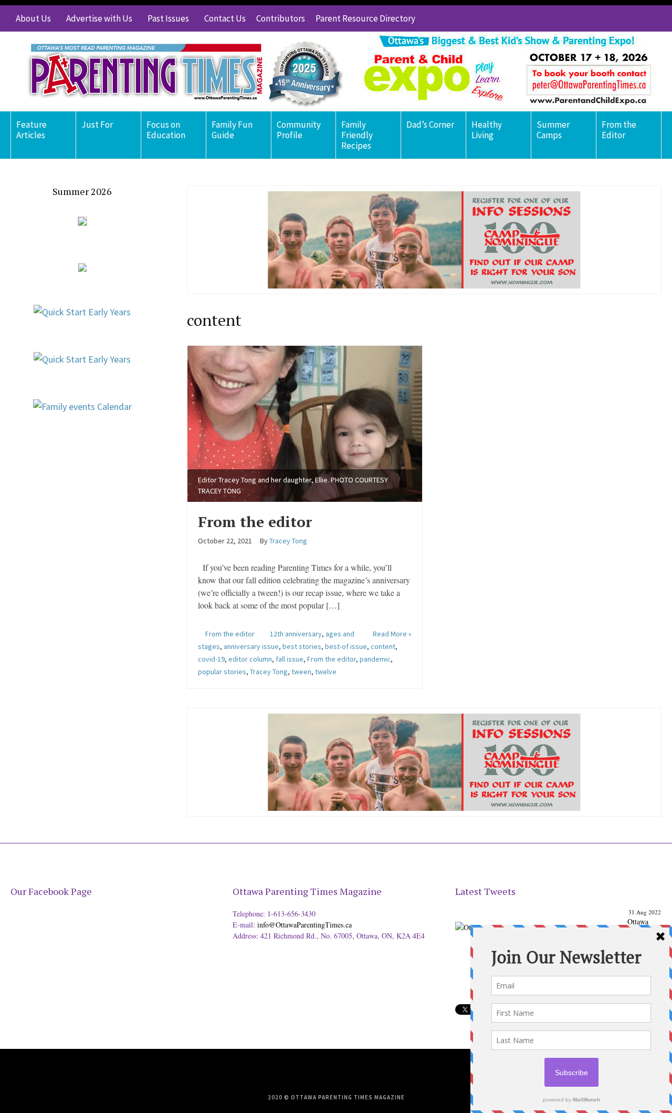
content (383, 646)
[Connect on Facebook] (622, 18)
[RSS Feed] (590, 18)
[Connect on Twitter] (606, 18)
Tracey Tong (269, 671)
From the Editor (619, 130)
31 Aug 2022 (644, 912)
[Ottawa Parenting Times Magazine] (179, 71)
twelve (326, 671)
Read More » (392, 633)
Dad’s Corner (430, 124)
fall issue (289, 659)
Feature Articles (31, 130)
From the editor (255, 521)
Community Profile (299, 130)
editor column (250, 659)
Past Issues (168, 18)
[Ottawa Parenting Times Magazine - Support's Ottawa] (539, 919)
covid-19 (211, 659)
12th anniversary (296, 633)
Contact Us (225, 18)
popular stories (222, 671)
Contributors (280, 18)
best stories (301, 646)
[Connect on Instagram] (638, 18)
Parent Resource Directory (365, 18)
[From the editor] (304, 422)
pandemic (375, 659)
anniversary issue (251, 646)
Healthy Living (486, 130)
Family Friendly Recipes (357, 135)
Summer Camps (553, 130)
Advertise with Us (99, 18)
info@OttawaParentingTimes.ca (304, 925)
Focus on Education (165, 130)
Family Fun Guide (232, 130)
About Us (33, 18)
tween (301, 671)
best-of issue (346, 646)
